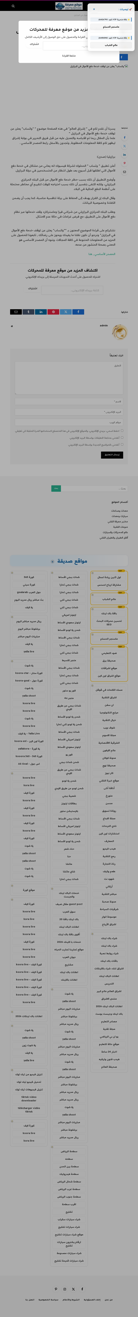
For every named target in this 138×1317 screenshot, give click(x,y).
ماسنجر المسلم (111, 26)
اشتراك (34, 44)
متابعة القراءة (69, 55)
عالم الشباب (111, 45)
